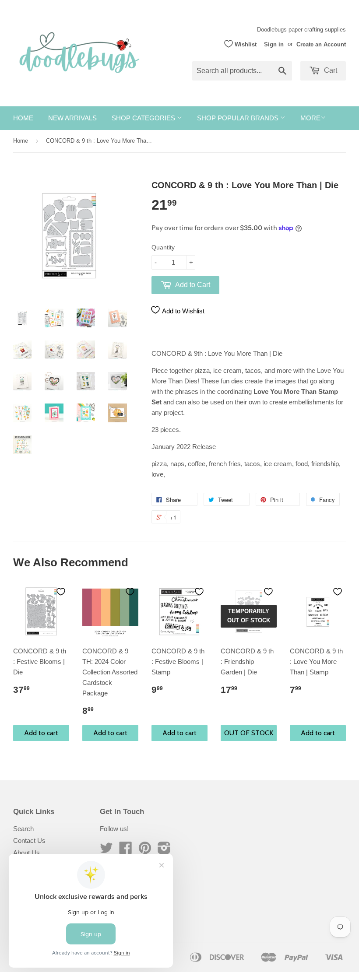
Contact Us (29, 840)
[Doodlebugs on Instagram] (164, 850)
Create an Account (321, 44)
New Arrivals (72, 118)
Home (23, 118)
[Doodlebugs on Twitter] (106, 850)
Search (23, 828)
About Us (26, 852)
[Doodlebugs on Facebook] (125, 850)
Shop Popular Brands (238, 118)
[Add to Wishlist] (61, 592)
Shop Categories (144, 118)
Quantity (163, 247)
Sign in (274, 44)
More (310, 118)
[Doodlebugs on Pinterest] (144, 850)
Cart (329, 70)
